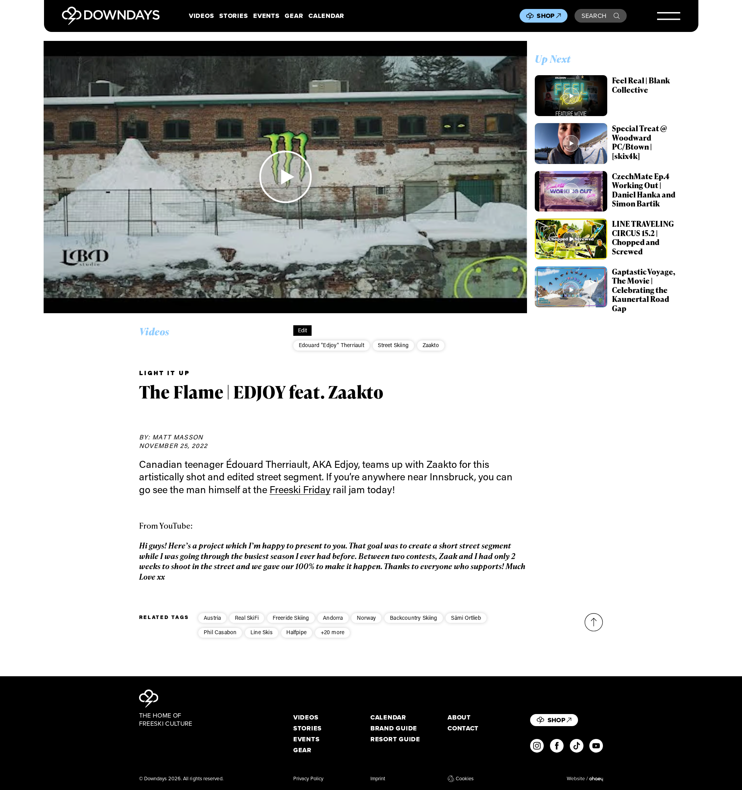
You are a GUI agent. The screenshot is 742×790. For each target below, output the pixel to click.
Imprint (378, 778)
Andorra (333, 617)
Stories (233, 16)
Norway (366, 617)
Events (266, 16)
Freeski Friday (300, 489)
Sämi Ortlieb (466, 617)
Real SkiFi (247, 617)
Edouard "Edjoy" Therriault (331, 345)
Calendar (326, 16)
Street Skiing (393, 345)
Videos (201, 16)
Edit (302, 330)
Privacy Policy (308, 778)
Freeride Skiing (291, 617)
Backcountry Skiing (413, 617)
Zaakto (431, 345)
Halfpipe (296, 632)
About (459, 717)
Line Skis (261, 632)
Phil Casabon (220, 632)
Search (594, 15)
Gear (294, 16)
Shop (545, 15)
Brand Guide (393, 728)
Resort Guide (395, 739)
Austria (212, 617)
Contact (463, 728)
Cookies (465, 778)
